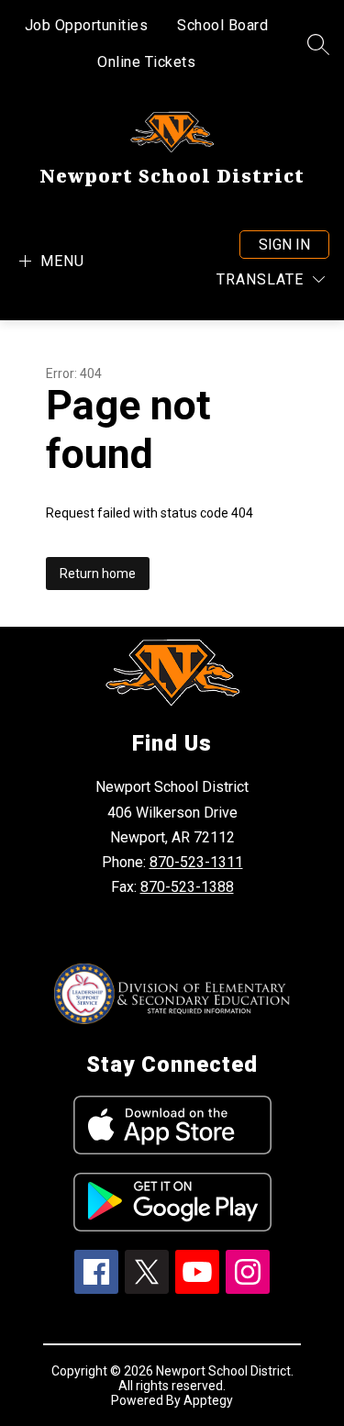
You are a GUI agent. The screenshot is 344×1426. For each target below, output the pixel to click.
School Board (222, 25)
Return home (98, 573)
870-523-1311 (196, 862)
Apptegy (208, 1400)
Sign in (284, 244)
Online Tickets (146, 62)
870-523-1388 (187, 887)
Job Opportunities (87, 25)
